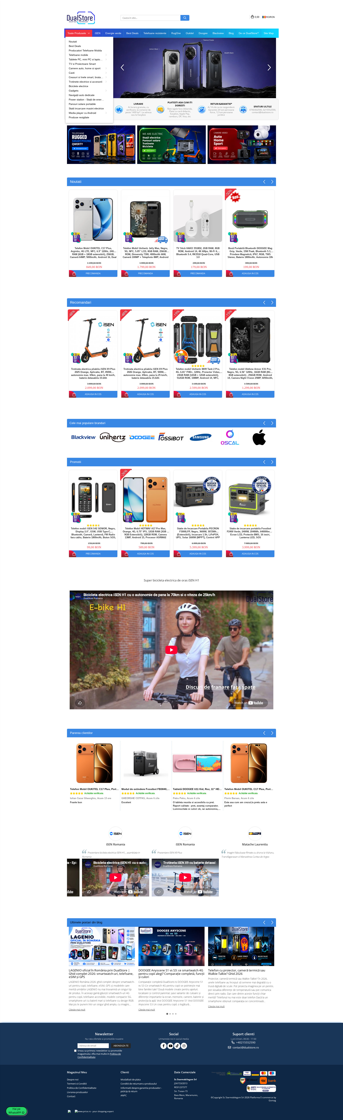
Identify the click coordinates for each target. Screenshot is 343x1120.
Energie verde (113, 33)
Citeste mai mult (77, 1009)
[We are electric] (171, 144)
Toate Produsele (77, 33)
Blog (231, 33)
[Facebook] (163, 1046)
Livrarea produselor (77, 1092)
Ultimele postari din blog (86, 922)
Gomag (272, 1100)
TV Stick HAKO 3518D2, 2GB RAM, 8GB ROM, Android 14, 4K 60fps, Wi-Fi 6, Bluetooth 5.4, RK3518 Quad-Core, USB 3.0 (198, 253)
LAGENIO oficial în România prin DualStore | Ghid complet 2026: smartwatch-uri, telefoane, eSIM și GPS (101, 973)
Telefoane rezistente (154, 33)
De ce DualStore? (249, 33)
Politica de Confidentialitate (81, 1087)
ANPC (124, 1095)
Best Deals (132, 33)
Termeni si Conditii (77, 1083)
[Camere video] (242, 144)
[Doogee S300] (194, 68)
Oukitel (190, 33)
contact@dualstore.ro (245, 1047)
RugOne (176, 33)
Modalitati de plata (131, 1079)
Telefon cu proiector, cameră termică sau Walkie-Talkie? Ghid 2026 (236, 971)
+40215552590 (245, 1042)
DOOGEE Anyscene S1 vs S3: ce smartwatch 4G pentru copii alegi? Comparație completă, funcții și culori (171, 973)
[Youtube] (170, 1046)
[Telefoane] (101, 144)
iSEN (97, 33)
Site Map (269, 33)
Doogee (203, 33)
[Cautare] (184, 18)
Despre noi (72, 1079)
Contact (71, 1096)
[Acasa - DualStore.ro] (85, 18)
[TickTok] (177, 1046)
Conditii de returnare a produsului (139, 1083)
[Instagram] (184, 1046)
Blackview (218, 33)
